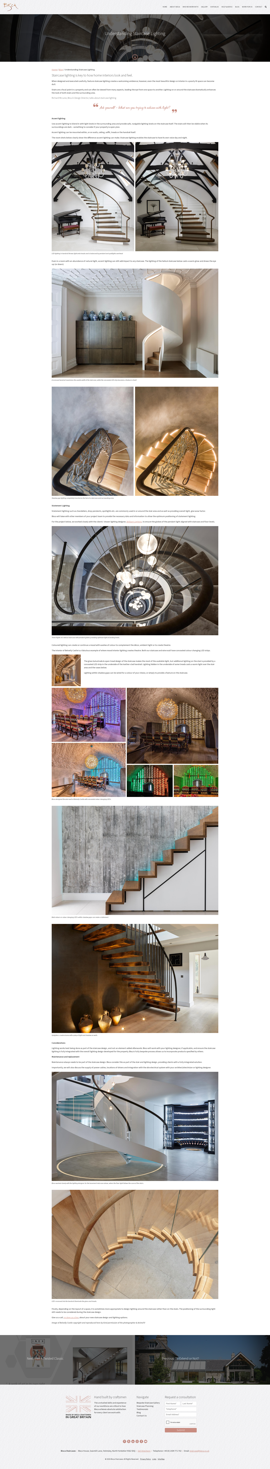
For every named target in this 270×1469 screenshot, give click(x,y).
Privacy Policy (145, 1459)
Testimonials (142, 1409)
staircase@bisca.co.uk (199, 1450)
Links (154, 1459)
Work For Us (247, 7)
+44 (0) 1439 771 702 (172, 1450)
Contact (258, 7)
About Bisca (175, 7)
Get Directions (144, 1450)
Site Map (161, 1459)
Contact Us (142, 1415)
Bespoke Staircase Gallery (148, 1402)
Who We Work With (190, 7)
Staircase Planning (145, 1406)
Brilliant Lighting (134, 521)
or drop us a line (71, 1317)
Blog (237, 7)
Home (165, 7)
